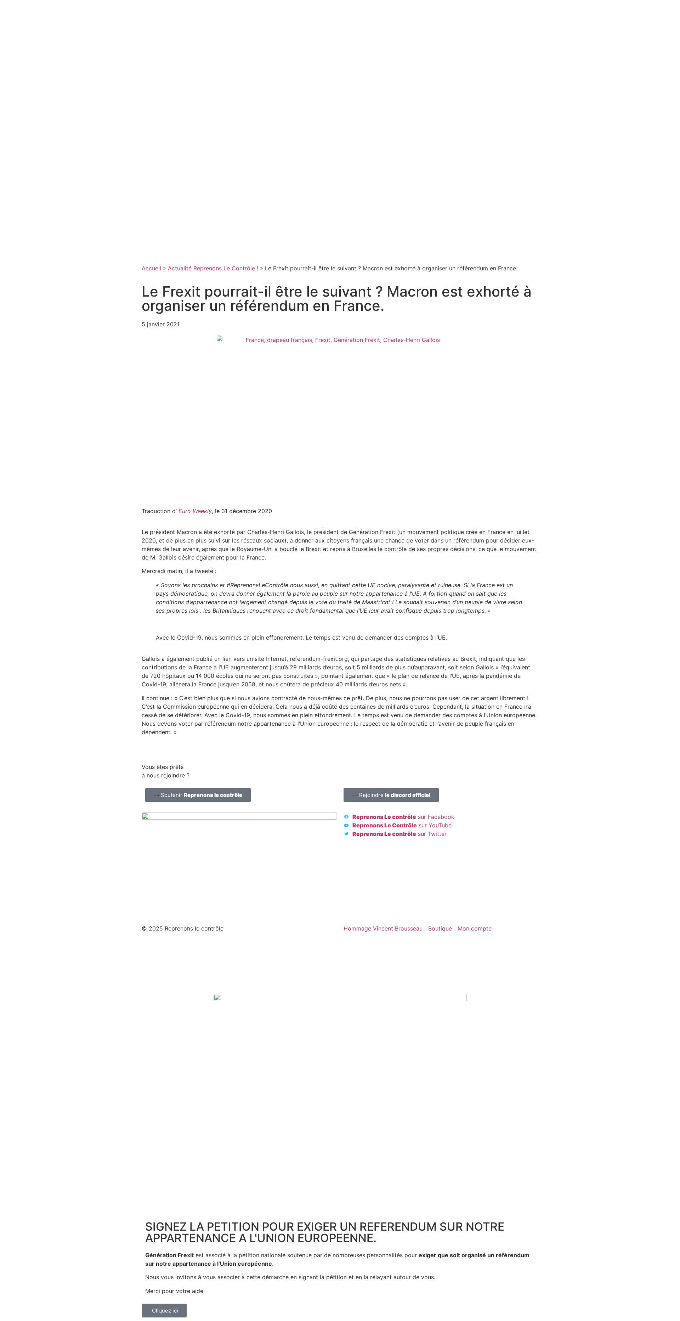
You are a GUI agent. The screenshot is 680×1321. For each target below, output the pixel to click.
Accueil (151, 268)
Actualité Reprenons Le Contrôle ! (213, 268)
